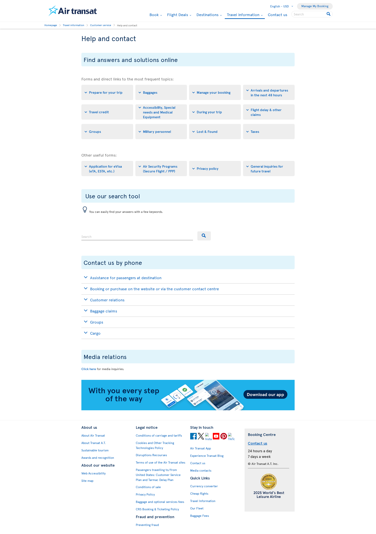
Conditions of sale (148, 487)
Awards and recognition (97, 458)
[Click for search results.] (329, 14)
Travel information (242, 15)
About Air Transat (93, 435)
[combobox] (137, 235)
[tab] (107, 92)
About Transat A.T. (93, 443)
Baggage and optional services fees (160, 502)
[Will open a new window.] (193, 437)
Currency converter (204, 486)
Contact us (277, 14)
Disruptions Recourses (151, 455)
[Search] (204, 235)
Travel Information (202, 501)
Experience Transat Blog (206, 456)
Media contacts (200, 470)
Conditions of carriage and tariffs (159, 435)
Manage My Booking (314, 6)
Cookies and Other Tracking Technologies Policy (155, 445)
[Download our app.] (188, 409)
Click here (88, 369)
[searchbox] (312, 14)
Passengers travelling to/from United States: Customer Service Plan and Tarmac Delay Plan (158, 475)
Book (153, 14)
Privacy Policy (145, 494)
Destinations (207, 14)
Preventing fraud (147, 525)
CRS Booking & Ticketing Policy (157, 509)
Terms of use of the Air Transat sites (160, 462)
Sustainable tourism (95, 450)
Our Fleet (196, 508)
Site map (87, 481)
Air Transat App (200, 448)
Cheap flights (199, 493)
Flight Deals (177, 14)
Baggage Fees (199, 516)
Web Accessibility (93, 473)
